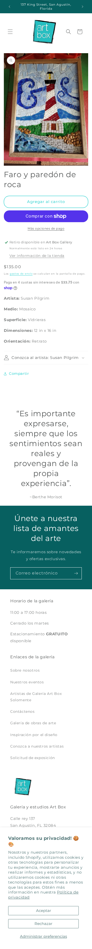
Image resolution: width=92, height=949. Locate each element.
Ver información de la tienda (36, 255)
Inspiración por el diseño (33, 734)
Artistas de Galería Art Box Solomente (36, 696)
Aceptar (43, 910)
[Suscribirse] (76, 573)
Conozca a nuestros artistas (37, 746)
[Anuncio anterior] (9, 6)
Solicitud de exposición (32, 757)
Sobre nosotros (25, 670)
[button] (10, 31)
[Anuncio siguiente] (82, 6)
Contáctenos (22, 711)
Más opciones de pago (46, 228)
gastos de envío (21, 273)
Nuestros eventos (27, 682)
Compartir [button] (19, 373)
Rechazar (43, 923)
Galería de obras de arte (33, 723)
